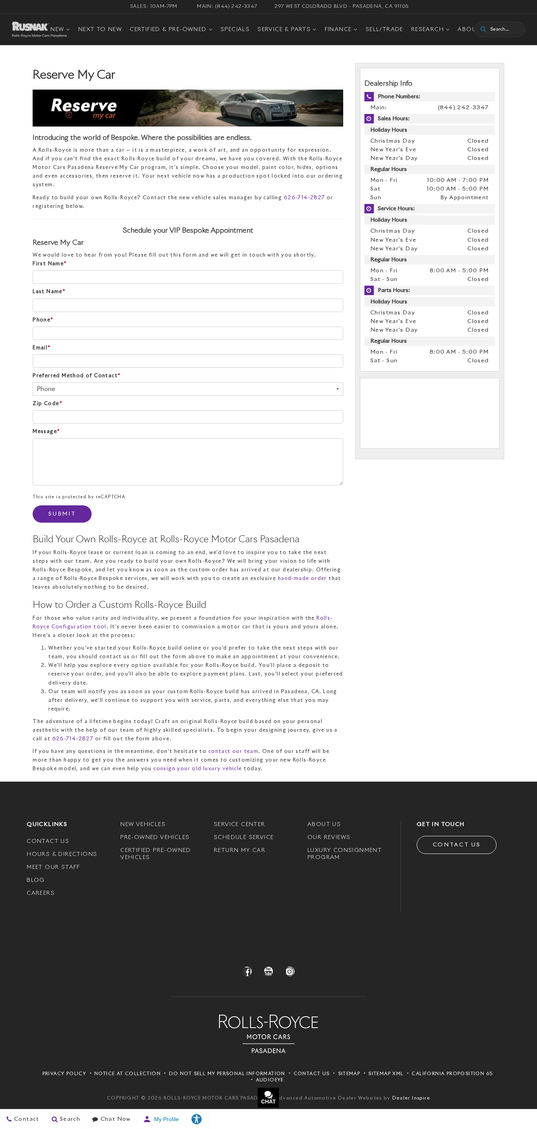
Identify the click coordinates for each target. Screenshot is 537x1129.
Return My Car (239, 850)
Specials (235, 29)
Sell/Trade (384, 29)
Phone (43, 320)
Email (41, 348)
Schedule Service (244, 837)
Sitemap (349, 1074)
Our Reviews (328, 837)
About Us (324, 824)
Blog (36, 880)
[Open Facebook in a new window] (247, 971)
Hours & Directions (62, 854)
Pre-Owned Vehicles (154, 837)
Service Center (239, 824)
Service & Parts (284, 29)
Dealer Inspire (411, 1098)
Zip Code (47, 403)
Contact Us (48, 841)
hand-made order (302, 578)
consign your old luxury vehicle (197, 768)
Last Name (49, 291)
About (469, 29)
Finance (338, 29)
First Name (49, 263)
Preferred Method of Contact (76, 375)
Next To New (100, 29)
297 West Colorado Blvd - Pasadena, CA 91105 (341, 6)
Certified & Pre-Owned (168, 29)
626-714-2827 (304, 197)
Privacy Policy (64, 1074)
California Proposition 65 (452, 1074)
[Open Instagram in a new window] (290, 971)
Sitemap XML (385, 1074)
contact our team (233, 751)
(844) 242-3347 (463, 107)
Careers (41, 893)
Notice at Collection (127, 1074)
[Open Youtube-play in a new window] (268, 971)
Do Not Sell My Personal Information (227, 1074)
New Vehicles (143, 824)
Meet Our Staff (53, 867)
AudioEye (270, 1080)
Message (46, 431)
